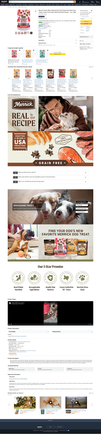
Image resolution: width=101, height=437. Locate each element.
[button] (2, 5)
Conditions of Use (36, 430)
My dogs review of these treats (17, 303)
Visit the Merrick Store (43, 13)
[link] (28, 54)
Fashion (64, 4)
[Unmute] (92, 324)
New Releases (31, 4)
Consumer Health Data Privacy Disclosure (51, 430)
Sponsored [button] (9, 394)
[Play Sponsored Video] (50, 403)
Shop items (53, 22)
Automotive (91, 4)
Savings (40, 22)
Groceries (37, 4)
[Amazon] (4, 1)
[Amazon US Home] (39, 427)
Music (73, 4)
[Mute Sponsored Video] (34, 407)
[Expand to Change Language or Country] (53, 426)
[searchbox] (42, 2)
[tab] (81, 202)
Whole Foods (42, 4)
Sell (61, 4)
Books (53, 4)
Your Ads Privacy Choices (63, 430)
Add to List (82, 40)
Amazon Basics (19, 4)
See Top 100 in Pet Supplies (30, 350)
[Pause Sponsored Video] (34, 405)
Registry (69, 4)
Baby (95, 4)
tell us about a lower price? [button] (20, 336)
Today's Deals (48, 4)
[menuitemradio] (90, 324)
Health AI (6, 4)
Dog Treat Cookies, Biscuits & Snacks (19, 351)
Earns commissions (21, 302)
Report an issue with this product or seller (47, 45)
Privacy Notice (42, 430)
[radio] (16, 33)
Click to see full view (23, 30)
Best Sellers (25, 4)
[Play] (9, 324)
